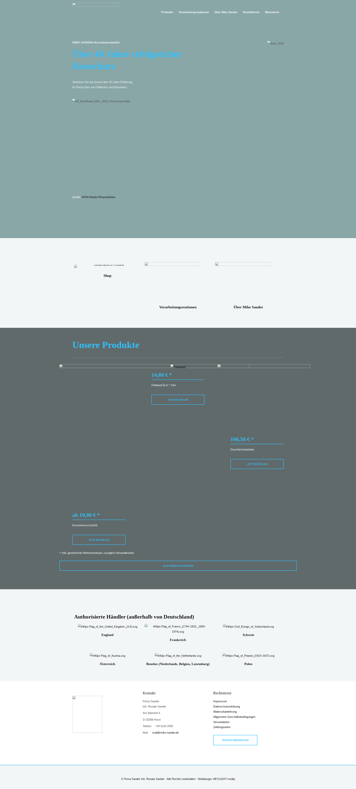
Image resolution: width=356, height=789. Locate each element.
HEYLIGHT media (224, 778)
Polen (248, 664)
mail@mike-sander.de (165, 732)
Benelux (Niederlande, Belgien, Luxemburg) (178, 664)
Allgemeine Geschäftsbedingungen (234, 716)
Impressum (220, 701)
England (107, 635)
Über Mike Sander (226, 12)
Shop (107, 276)
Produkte (167, 12)
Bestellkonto (251, 12)
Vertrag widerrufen (235, 740)
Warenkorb (272, 12)
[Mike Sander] (95, 11)
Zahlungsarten (221, 727)
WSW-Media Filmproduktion (99, 197)
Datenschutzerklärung (226, 706)
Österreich (107, 664)
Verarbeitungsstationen (194, 12)
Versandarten (221, 722)
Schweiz (248, 635)
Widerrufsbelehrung (225, 711)
